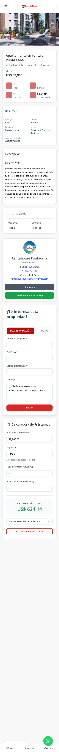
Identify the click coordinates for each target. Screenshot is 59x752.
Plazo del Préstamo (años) (20, 481)
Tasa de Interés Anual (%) (19, 467)
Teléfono (11, 352)
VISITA (44, 330)
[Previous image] (6, 29)
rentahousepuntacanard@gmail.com (29, 278)
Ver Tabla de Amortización (29, 531)
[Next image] (53, 29)
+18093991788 (29, 270)
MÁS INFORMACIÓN (20, 330)
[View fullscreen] (53, 40)
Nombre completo (16, 338)
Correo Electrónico (16, 365)
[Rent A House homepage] (29, 6)
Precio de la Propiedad (17, 432)
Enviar (29, 407)
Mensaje (10, 379)
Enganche (11, 447)
